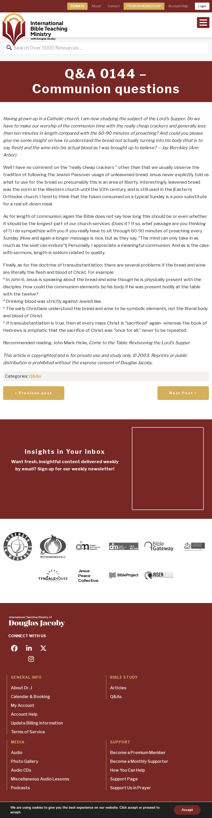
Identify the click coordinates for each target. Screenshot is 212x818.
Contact (114, 6)
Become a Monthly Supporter (139, 761)
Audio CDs (21, 770)
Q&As (35, 376)
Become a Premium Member (138, 752)
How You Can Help (127, 770)
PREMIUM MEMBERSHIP (144, 6)
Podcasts (20, 787)
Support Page (124, 779)
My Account (22, 705)
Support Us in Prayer (130, 787)
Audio (16, 752)
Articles (118, 687)
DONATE (77, 6)
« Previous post (33, 393)
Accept (187, 809)
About (96, 6)
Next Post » (183, 393)
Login (202, 6)
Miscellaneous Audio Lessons (40, 779)
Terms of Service (28, 731)
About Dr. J (21, 687)
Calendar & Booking (30, 696)
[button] (203, 22)
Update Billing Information (37, 723)
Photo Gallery (24, 761)
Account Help (178, 6)
